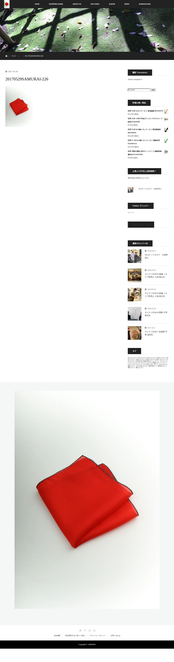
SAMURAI (146, 361)
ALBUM (112, 4)
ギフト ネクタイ (160, 361)
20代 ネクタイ (161, 358)
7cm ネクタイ (142, 358)
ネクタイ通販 (151, 362)
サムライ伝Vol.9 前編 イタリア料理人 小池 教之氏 (156, 294)
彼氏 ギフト (132, 366)
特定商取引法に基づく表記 (75, 635)
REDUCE (139, 361)
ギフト (152, 361)
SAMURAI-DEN (145, 4)
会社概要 (57, 635)
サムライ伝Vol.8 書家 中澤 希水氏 (156, 313)
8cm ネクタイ (151, 358)
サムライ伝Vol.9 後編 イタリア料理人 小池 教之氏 (156, 275)
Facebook (85, 630)
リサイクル (135, 364)
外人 (148, 364)
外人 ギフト (155, 364)
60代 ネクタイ (160, 359)
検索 (153, 90)
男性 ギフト (132, 367)
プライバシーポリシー (97, 635)
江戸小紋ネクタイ (142, 366)
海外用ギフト (152, 366)
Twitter (80, 630)
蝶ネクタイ (140, 367)
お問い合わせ (115, 635)
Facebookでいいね (141, 224)
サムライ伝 (136, 362)
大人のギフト (163, 364)
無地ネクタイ (162, 366)
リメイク (142, 364)
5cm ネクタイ (132, 358)
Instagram (89, 630)
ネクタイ (144, 362)
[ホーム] (6, 53)
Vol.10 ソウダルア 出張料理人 (150, 189)
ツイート (131, 212)
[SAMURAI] (87, 607)
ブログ (13, 56)
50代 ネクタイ (151, 359)
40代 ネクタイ (141, 359)
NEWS (126, 4)
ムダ (129, 364)
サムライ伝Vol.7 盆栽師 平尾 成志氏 (156, 333)
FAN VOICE (95, 4)
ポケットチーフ (161, 362)
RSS (94, 630)
